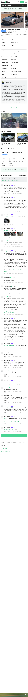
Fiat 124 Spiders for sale (6, 449)
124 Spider (13, 42)
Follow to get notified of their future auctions (13, 170)
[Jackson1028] (2, 277)
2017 (24, 442)
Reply (8, 193)
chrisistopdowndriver (16, 158)
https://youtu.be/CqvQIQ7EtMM (11, 421)
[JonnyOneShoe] (2, 286)
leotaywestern (7, 352)
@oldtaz (6, 418)
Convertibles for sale (5, 451)
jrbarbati (15, 74)
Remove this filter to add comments (10, 180)
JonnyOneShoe (7, 286)
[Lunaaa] (2, 241)
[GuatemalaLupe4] (2, 396)
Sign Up (22, 1)
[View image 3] (20, 234)
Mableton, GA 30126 (16, 71)
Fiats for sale (4, 448)
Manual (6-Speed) (9, 442)
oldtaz (5, 296)
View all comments (14, 436)
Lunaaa (5, 241)
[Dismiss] (26, 695)
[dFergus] (2, 371)
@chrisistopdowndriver (9, 345)
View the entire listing (13, 107)
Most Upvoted (22, 175)
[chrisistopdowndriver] (9, 158)
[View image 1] (7, 221)
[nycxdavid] (2, 388)
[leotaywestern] (2, 353)
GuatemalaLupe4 (8, 395)
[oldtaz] (2, 297)
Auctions (2, 442)
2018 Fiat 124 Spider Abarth (6, 144)
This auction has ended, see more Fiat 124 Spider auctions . (13, 9)
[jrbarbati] (11, 74)
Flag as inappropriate (17, 193)
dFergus (5, 371)
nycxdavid (6, 387)
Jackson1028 (7, 277)
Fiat (12, 39)
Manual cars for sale (5, 447)
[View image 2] (13, 234)
